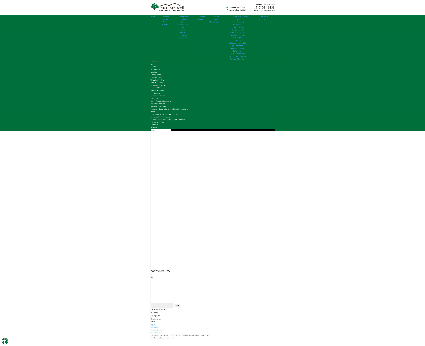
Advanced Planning (201, 18)
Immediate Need (183, 20)
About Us (165, 17)
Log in (153, 325)
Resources (154, 98)
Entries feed (155, 327)
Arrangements (184, 17)
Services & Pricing (216, 18)
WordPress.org (156, 332)
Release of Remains (237, 59)
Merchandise (155, 93)
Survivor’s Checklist (237, 27)
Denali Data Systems (182, 338)
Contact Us (264, 17)
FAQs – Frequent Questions (238, 23)
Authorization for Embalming (237, 49)
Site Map (271, 345)
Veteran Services (182, 31)
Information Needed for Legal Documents (237, 44)
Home (153, 17)
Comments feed (156, 330)
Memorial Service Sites (182, 36)
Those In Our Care (183, 25)
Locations (164, 24)
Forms (238, 40)
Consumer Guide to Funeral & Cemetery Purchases (237, 35)
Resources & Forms (240, 17)
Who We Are (165, 20)
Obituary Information (237, 30)
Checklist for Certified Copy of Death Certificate (237, 55)
